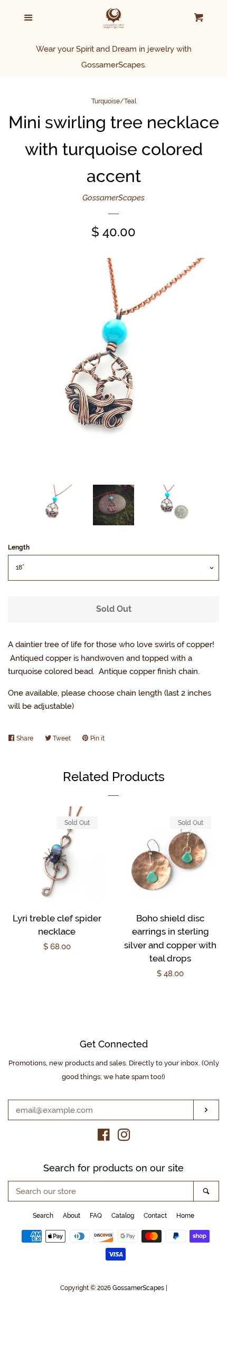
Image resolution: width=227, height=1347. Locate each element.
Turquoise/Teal (113, 101)
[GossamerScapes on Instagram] (124, 1137)
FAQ (96, 1215)
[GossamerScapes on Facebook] (103, 1137)
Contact (155, 1215)
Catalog (122, 1215)
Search (43, 1215)
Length (19, 547)
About (71, 1215)
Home (185, 1215)
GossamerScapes (113, 198)
